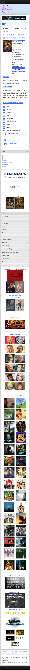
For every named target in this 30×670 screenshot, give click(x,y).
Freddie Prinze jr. (14, 38)
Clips (5, 160)
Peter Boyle (22, 35)
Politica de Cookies (22, 662)
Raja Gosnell (11, 37)
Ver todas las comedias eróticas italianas (15, 311)
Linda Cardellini (6, 35)
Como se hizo (7, 158)
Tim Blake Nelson (20, 34)
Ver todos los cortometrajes (15, 609)
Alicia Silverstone (14, 35)
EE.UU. (8, 34)
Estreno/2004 (18, 37)
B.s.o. (5, 166)
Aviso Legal (4, 662)
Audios (5, 156)
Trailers (6, 164)
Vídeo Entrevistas (8, 162)
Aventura (13, 34)
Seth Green (5, 37)
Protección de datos (12, 662)
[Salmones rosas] (14, 18)
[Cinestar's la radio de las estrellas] (15, 175)
